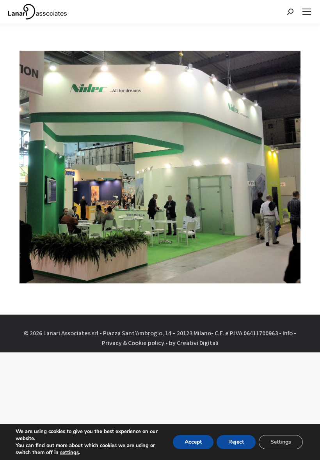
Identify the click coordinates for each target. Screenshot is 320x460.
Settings (280, 442)
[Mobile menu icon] (306, 11)
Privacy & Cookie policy (133, 343)
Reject (236, 442)
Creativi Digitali (198, 343)
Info (288, 333)
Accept (193, 442)
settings (69, 452)
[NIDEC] (160, 167)
